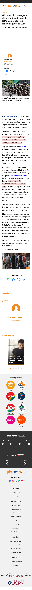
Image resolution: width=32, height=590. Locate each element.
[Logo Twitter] (10, 71)
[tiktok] (19, 480)
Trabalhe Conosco (16, 532)
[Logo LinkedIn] (14, 71)
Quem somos (16, 505)
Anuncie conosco (16, 552)
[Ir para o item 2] (3, 261)
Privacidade (16, 513)
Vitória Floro (8, 61)
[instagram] (13, 480)
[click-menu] (29, 5)
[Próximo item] (28, 261)
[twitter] (16, 480)
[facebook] (9, 480)
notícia (5, 292)
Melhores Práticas (16, 516)
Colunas (16, 496)
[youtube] (22, 480)
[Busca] (25, 5)
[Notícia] (6, 74)
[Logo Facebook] (7, 71)
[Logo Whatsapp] (3, 71)
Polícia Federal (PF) (18, 176)
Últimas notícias (16, 492)
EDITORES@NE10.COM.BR (16, 576)
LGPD (16, 520)
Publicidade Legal (16, 548)
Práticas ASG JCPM (16, 509)
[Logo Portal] (14, 5)
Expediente (16, 524)
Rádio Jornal (16, 565)
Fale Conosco (16, 528)
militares (22, 147)
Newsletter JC (16, 545)
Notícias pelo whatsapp (16, 541)
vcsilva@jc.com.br (16, 320)
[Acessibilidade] (4, 5)
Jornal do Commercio (16, 561)
